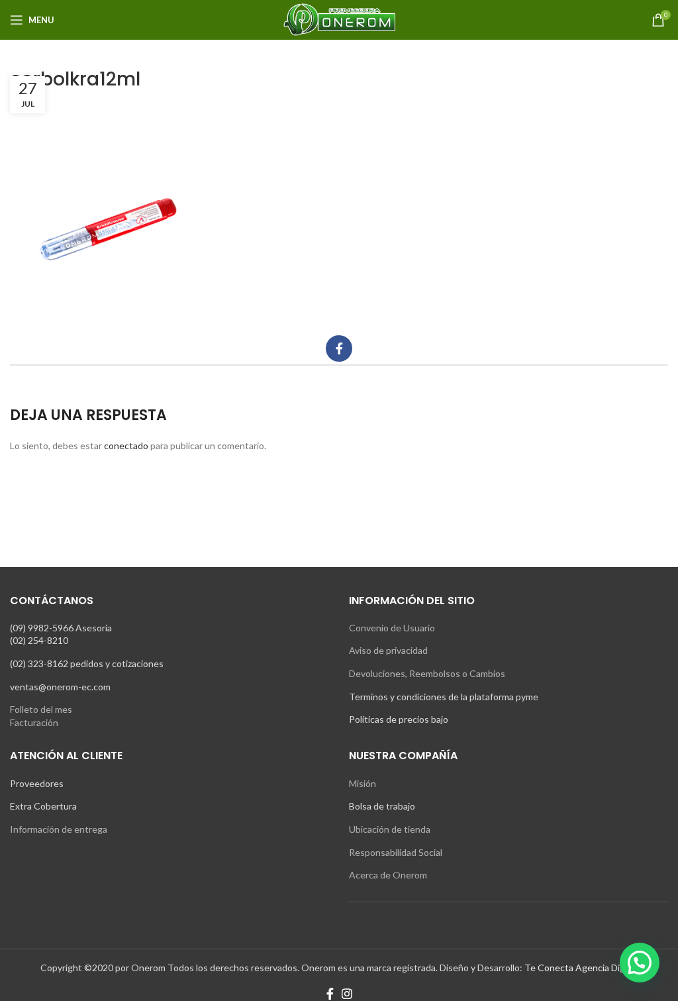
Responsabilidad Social (395, 852)
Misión (362, 783)
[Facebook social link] (339, 348)
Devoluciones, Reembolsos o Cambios (427, 673)
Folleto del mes (41, 709)
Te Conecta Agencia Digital (581, 967)
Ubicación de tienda (389, 829)
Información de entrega (58, 829)
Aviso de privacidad (388, 650)
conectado (126, 445)
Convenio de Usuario (392, 627)
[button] (639, 962)
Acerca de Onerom (388, 874)
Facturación (34, 722)
